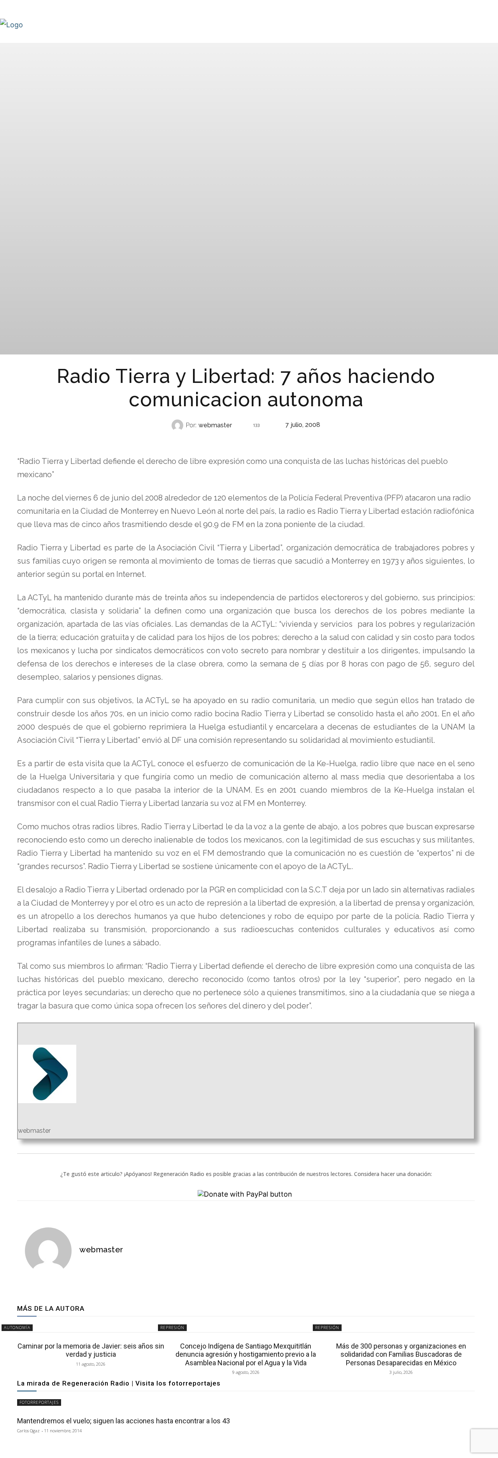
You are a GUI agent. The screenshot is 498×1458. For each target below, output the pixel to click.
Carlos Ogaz (28, 1430)
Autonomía (17, 1327)
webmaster (215, 425)
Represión (245, 440)
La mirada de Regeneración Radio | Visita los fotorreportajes (119, 1383)
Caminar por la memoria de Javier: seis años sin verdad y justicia (91, 1350)
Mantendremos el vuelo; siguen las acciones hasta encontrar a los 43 (123, 1421)
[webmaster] (179, 425)
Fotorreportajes (39, 1402)
